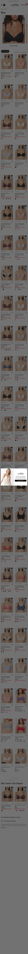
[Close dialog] (26, 469)
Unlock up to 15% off (20, 480)
